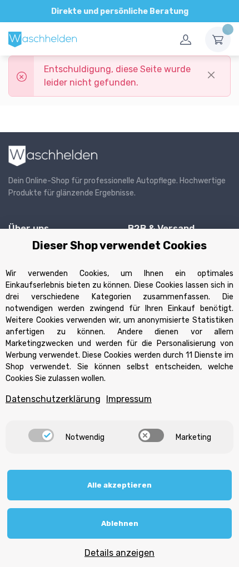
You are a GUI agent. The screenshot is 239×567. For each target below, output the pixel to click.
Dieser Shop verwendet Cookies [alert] (119, 245)
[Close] (211, 75)
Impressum (129, 399)
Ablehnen (119, 523)
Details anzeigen (119, 553)
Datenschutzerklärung (53, 399)
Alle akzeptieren (119, 485)
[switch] (41, 435)
